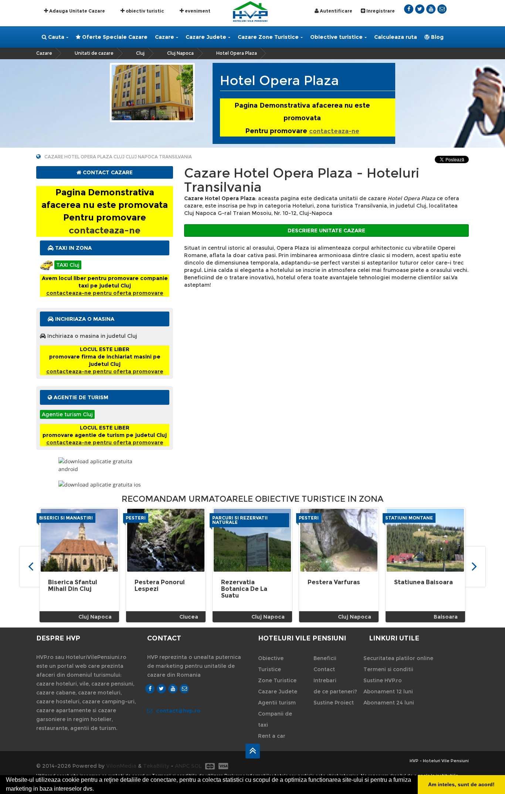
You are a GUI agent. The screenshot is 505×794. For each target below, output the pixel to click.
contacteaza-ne (334, 131)
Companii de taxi (275, 719)
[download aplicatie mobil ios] (104, 484)
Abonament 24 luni (388, 702)
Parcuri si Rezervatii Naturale (240, 520)
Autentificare (335, 11)
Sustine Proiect (333, 702)
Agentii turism (277, 702)
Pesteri (136, 518)
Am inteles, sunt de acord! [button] (461, 784)
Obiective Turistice (271, 664)
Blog (437, 37)
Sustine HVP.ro (382, 680)
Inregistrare (380, 11)
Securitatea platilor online (398, 658)
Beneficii (324, 658)
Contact (324, 669)
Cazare (164, 37)
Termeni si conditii (388, 669)
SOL (196, 766)
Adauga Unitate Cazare (76, 11)
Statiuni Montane (409, 518)
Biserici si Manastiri (66, 518)
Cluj (140, 53)
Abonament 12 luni (388, 691)
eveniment (197, 11)
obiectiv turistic (144, 11)
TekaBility (156, 766)
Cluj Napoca (180, 53)
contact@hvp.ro (178, 710)
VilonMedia (121, 766)
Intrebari (324, 680)
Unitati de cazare (94, 53)
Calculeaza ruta (395, 37)
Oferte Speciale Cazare (114, 37)
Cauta (55, 37)
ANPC (182, 766)
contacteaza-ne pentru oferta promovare (104, 293)
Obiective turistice (336, 37)
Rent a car (271, 736)
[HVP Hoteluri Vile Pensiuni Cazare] (250, 11)
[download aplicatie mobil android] (104, 465)
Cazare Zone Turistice (268, 37)
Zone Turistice (277, 680)
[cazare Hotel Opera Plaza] (152, 92)
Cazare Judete (206, 37)
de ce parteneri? (335, 691)
